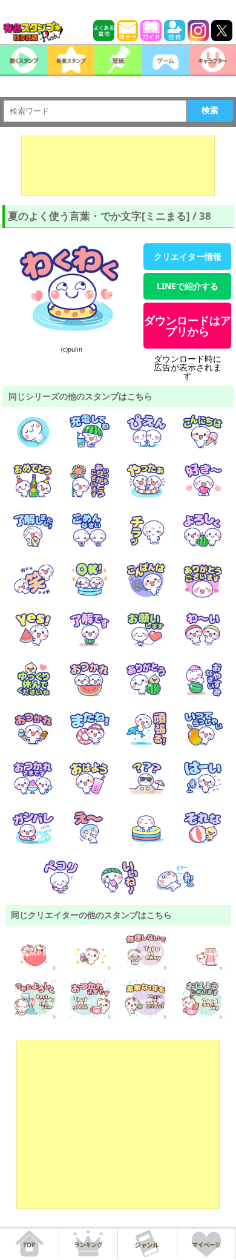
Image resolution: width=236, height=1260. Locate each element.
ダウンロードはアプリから (187, 325)
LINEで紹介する (187, 286)
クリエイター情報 (187, 256)
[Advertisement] (118, 166)
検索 (210, 110)
